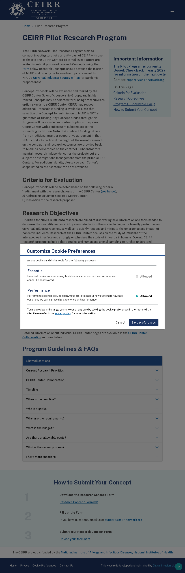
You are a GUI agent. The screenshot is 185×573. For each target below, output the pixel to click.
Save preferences (144, 322)
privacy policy (63, 313)
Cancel (120, 322)
